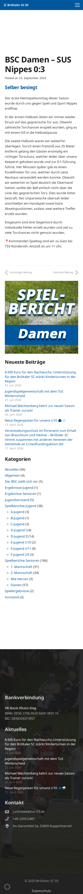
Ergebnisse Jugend (19, 487)
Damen (16, 585)
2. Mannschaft (21, 573)
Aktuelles (12, 469)
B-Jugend (17, 518)
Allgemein (12, 475)
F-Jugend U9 (20, 554)
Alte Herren (19, 579)
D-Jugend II (19, 536)
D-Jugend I (19, 530)
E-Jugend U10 (21, 542)
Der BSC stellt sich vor (21, 481)
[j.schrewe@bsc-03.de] (9, 812)
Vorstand (12, 597)
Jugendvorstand (17, 500)
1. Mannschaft (21, 567)
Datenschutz (41, 891)
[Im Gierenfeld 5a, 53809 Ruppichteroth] (9, 826)
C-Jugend (17, 524)
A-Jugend (17, 512)
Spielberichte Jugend (20, 506)
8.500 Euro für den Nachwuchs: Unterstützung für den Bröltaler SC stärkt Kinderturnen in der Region (40, 376)
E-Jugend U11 (21, 548)
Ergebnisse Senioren (20, 493)
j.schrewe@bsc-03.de (29, 811)
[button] (77, 5)
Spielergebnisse (17, 591)
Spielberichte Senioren (22, 560)
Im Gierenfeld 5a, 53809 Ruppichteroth (42, 826)
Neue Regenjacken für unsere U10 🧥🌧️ (35, 420)
